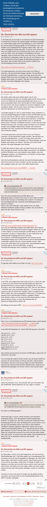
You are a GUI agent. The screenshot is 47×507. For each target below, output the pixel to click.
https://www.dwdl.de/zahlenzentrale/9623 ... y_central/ (19, 323)
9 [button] (30, 483)
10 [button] (33, 483)
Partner (42, 496)
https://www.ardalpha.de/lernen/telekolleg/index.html (20, 225)
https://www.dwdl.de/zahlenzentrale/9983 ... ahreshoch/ (18, 325)
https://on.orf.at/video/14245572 (32, 305)
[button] (13, 483)
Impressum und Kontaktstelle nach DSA (21, 496)
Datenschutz (36, 496)
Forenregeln (6, 496)
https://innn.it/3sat (37, 263)
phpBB (17, 499)
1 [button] (19, 483)
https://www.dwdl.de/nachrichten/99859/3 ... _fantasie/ (18, 168)
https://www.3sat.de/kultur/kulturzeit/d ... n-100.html (17, 67)
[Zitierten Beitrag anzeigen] (21, 186)
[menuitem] (28, 491)
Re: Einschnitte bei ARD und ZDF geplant (19, 35)
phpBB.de (31, 503)
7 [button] (25, 483)
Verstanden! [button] (34, 14)
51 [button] (38, 483)
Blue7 (8, 403)
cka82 (8, 186)
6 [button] (23, 483)
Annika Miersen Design (28, 501)
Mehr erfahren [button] (8, 24)
